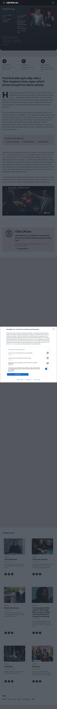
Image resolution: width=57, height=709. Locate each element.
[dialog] (28, 354)
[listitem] (28, 349)
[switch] (47, 353)
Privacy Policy (37, 379)
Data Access (28, 379)
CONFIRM (18, 374)
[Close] (54, 329)
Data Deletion (20, 379)
